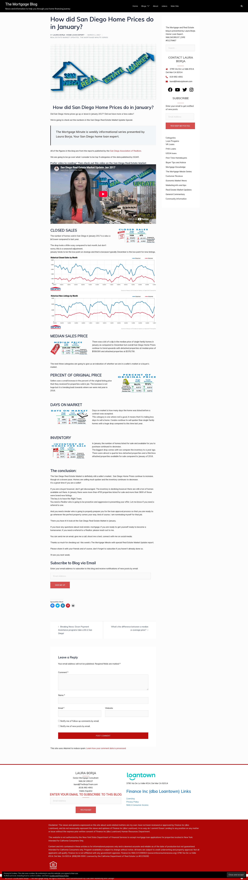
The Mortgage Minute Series (94, 37)
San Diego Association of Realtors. (126, 151)
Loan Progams (172, 141)
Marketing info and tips (176, 185)
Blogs (143, 6)
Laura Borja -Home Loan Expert (68, 35)
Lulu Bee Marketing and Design (100, 878)
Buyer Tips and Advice (176, 162)
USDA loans (171, 153)
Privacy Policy (132, 802)
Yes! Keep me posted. (180, 126)
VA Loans (170, 144)
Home (135, 6)
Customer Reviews (174, 176)
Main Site (175, 6)
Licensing (130, 798)
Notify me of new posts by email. (75, 726)
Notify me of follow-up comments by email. (79, 721)
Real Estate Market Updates (64, 37)
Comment (63, 672)
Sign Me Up (60, 585)
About (155, 6)
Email (61, 708)
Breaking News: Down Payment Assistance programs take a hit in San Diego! (75, 629)
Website (109, 708)
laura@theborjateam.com (181, 81)
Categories (171, 138)
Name (61, 695)
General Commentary (175, 194)
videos (164, 6)
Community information (176, 199)
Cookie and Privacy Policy (59, 876)
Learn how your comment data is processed (106, 748)
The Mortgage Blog (21, 4)
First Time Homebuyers (176, 158)
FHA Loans (171, 149)
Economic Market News (176, 180)
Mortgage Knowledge (175, 167)
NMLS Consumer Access (137, 805)
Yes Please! (85, 810)
